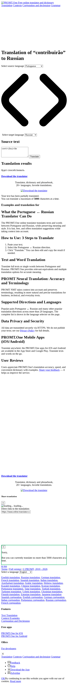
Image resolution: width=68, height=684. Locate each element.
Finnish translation (10, 594)
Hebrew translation (53, 583)
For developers (8, 648)
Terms (4, 569)
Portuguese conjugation (32, 600)
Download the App (20, 669)
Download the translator (14, 176)
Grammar (55, 5)
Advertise (15, 673)
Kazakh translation (10, 586)
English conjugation (33, 597)
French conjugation (11, 603)
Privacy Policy (27, 330)
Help (12, 666)
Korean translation (50, 586)
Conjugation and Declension (15, 621)
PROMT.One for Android (14, 636)
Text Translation (9, 615)
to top (4, 566)
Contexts (17, 5)
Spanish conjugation (11, 597)
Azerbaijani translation (12, 583)
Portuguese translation (12, 588)
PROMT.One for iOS (12, 633)
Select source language (12, 66)
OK (3, 678)
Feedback (15, 662)
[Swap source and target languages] (34, 132)
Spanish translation (29, 580)
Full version (15, 569)
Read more (15, 681)
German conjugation (54, 597)
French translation (10, 580)
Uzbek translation (31, 591)
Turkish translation (51, 588)
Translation (6, 5)
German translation (50, 577)
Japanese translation (52, 594)
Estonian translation (30, 594)
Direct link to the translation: (15, 508)
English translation (10, 577)
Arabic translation (34, 583)
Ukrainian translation (51, 591)
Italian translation (49, 580)
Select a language (10, 572)
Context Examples (10, 618)
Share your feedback (49, 370)
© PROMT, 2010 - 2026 (35, 569)
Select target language (13, 134)
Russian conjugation (56, 600)
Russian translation (30, 577)
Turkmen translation (11, 591)
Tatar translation (32, 588)
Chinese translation (30, 586)
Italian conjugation (10, 600)
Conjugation (36, 5)
